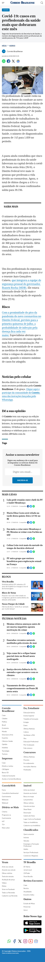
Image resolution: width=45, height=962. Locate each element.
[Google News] (18, 62)
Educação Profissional (31, 742)
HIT (3, 821)
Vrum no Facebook (8, 889)
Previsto (26, 760)
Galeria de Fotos (29, 816)
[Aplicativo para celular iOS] (33, 923)
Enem (25, 725)
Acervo (12, 45)
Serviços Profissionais (31, 852)
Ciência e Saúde (7, 741)
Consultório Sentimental (10, 793)
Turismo (4, 754)
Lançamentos (28, 800)
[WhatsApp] (4, 62)
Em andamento (29, 763)
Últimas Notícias (29, 729)
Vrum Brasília (28, 876)
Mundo (4, 731)
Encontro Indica (29, 895)
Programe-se (6, 815)
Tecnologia (5, 751)
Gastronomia (6, 796)
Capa (4, 715)
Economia (5, 728)
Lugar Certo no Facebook (32, 819)
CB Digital (5, 769)
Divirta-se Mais (10, 807)
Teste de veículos (8, 876)
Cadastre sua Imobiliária (32, 825)
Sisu (25, 738)
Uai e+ (26, 910)
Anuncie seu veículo (8, 870)
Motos (4, 886)
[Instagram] (25, 941)
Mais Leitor (6, 828)
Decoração (27, 813)
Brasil (4, 725)
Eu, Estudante (31, 708)
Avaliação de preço (8, 880)
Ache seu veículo (7, 867)
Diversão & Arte (7, 735)
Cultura (26, 732)
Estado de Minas (29, 903)
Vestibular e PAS (29, 735)
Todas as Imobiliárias (31, 822)
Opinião (4, 744)
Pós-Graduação (29, 745)
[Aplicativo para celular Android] (33, 931)
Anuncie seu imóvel (30, 793)
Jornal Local (28, 870)
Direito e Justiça (7, 766)
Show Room (28, 809)
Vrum (5, 862)
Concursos (30, 752)
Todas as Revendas (8, 893)
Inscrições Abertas (30, 767)
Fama (4, 790)
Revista (26, 888)
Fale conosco (28, 748)
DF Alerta (27, 867)
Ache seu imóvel (29, 790)
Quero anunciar (29, 834)
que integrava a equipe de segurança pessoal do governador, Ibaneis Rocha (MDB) (21, 284)
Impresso (7, 758)
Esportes (5, 738)
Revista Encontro (33, 880)
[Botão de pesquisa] (42, 3)
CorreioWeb (8, 785)
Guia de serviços (29, 806)
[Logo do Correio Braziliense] (23, 2)
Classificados (31, 830)
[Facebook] (8, 62)
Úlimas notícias (29, 803)
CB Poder (27, 873)
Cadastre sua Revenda (9, 896)
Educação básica (29, 713)
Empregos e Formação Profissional (31, 845)
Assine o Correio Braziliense (11, 779)
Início (4, 45)
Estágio (26, 722)
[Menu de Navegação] (3, 3)
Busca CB (5, 772)
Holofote (5, 748)
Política (4, 722)
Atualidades (28, 892)
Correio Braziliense (8, 709)
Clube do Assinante (8, 776)
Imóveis (26, 837)
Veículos (26, 841)
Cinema (4, 812)
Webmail (5, 803)
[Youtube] (31, 941)
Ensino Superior (29, 716)
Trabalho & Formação (31, 719)
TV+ (3, 825)
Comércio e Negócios (31, 856)
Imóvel (27, 785)
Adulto (26, 849)
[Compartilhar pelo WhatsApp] (33, 507)
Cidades (4, 718)
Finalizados (27, 770)
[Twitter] (13, 62)
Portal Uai (27, 907)
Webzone (5, 800)
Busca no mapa (29, 796)
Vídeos (4, 883)
